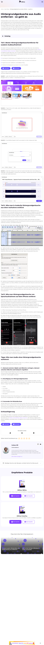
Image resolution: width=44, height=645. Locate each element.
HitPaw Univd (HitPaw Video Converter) (18, 417)
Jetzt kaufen (16, 496)
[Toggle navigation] (42, 2)
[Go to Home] (22, 2)
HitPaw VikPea (22, 490)
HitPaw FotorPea (22, 516)
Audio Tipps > (7, 9)
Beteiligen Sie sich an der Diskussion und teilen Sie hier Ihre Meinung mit (21, 463)
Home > (2, 9)
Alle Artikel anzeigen (16, 456)
